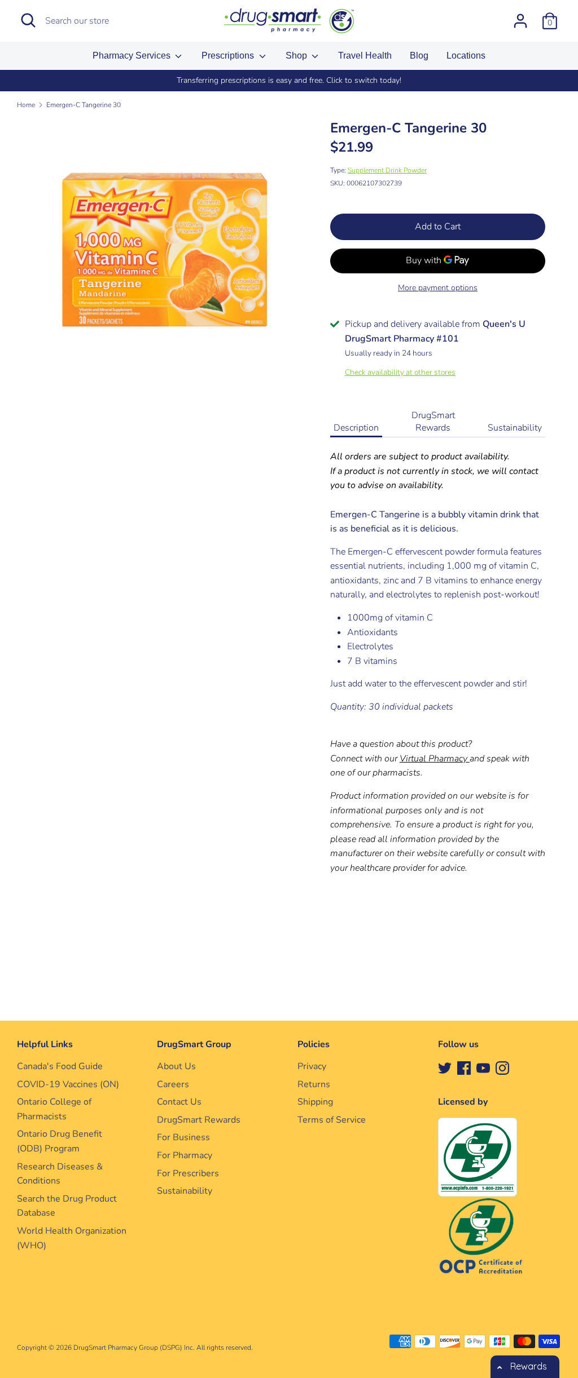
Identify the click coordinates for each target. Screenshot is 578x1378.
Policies (313, 1044)
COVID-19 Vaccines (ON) (68, 1084)
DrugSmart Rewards (433, 421)
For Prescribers (188, 1173)
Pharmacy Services (133, 55)
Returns (313, 1084)
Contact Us (179, 1102)
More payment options (438, 287)
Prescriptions (229, 55)
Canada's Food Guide (60, 1066)
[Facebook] (464, 1067)
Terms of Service (331, 1120)
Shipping (315, 1102)
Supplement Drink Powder (387, 170)
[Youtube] (483, 1067)
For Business (183, 1137)
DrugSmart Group (194, 1044)
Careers (173, 1084)
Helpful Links (45, 1044)
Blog (419, 55)
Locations (465, 55)
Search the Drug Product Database (67, 1206)
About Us (176, 1066)
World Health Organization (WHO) (71, 1238)
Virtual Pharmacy (433, 758)
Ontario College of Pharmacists (54, 1109)
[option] (289, 80)
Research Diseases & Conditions (60, 1174)
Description (356, 428)
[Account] (520, 16)
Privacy (311, 1066)
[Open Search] (28, 20)
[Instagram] (502, 1067)
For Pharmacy (184, 1155)
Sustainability (515, 428)
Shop (297, 55)
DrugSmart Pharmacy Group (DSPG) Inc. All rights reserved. (163, 1347)
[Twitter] (445, 1067)
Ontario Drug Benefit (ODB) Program (59, 1141)
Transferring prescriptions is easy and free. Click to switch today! (289, 80)
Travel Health (365, 55)
